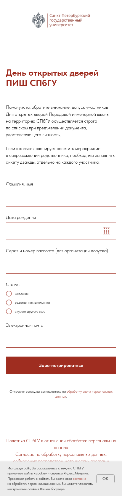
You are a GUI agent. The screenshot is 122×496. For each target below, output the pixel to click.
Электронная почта (24, 325)
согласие (79, 479)
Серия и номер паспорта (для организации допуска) (57, 250)
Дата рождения (21, 217)
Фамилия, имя (19, 184)
